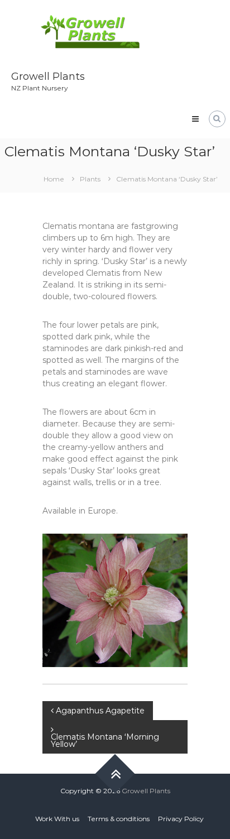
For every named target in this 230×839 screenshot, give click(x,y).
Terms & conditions (119, 818)
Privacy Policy (181, 818)
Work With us (57, 818)
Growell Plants (48, 76)
